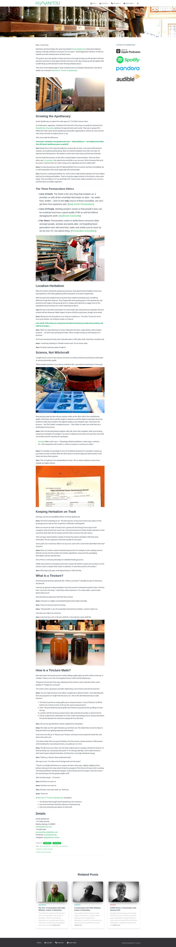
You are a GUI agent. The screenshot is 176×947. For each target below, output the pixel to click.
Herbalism (39, 849)
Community (55, 846)
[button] (96, 3)
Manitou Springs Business (43, 852)
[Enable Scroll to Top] (172, 943)
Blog (94, 3)
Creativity (77, 905)
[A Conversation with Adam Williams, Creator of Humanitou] (88, 891)
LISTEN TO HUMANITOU (125, 45)
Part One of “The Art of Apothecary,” (50, 798)
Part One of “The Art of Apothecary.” (64, 70)
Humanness (47, 843)
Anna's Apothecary (45, 846)
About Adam (129, 3)
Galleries (104, 3)
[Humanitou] (48, 3)
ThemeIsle (137, 943)
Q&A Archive (57, 843)
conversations (63, 846)
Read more (56, 925)
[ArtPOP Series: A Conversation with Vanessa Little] (124, 891)
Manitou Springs (48, 849)
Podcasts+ (116, 3)
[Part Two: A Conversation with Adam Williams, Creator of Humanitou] (52, 891)
